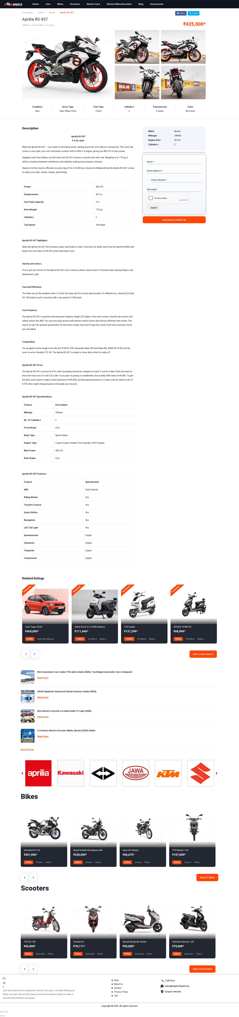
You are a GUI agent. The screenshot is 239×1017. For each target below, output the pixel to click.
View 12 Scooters (202, 969)
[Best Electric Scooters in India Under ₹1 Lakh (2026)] (28, 716)
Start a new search (203, 654)
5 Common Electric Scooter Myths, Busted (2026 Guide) (66, 730)
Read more (42, 678)
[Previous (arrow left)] (1, 1015)
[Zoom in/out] (7, 1011)
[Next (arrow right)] (4, 1015)
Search (41, 12)
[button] (22, 773)
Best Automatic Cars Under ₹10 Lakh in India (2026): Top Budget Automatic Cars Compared (84, 672)
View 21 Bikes (207, 877)
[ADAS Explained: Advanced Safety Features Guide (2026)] (28, 697)
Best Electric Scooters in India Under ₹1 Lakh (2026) (64, 711)
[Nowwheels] (13, 4)
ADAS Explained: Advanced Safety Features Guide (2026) (66, 691)
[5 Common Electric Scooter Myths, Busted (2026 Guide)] (28, 736)
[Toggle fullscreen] (4, 1011)
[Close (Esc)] (1, 1011)
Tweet (195, 13)
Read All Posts (27, 749)
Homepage (27, 12)
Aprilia (52, 12)
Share (182, 13)
